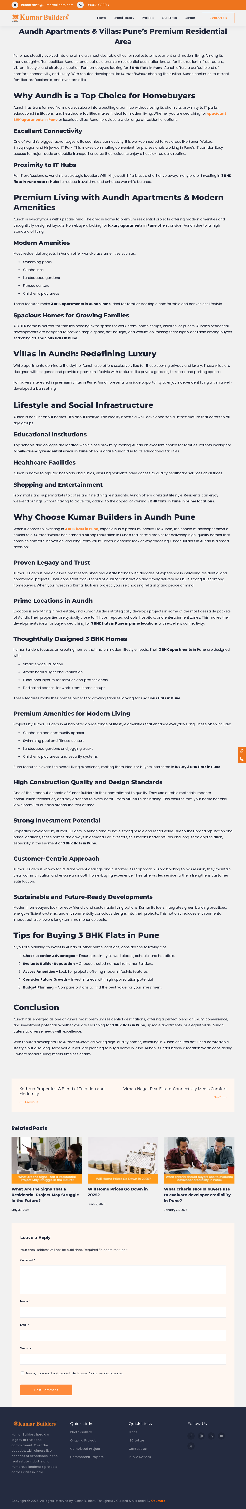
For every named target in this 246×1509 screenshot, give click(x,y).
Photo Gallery (81, 1432)
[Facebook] (191, 1436)
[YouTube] (221, 1436)
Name (25, 1301)
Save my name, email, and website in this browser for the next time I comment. (74, 1373)
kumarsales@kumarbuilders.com (47, 5)
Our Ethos (169, 18)
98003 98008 (98, 5)
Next (217, 1097)
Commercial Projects (87, 1457)
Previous (31, 1102)
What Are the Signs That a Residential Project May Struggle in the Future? (45, 1195)
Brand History (124, 18)
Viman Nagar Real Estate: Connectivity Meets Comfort (175, 1088)
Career (189, 18)
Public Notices (140, 1457)
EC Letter (136, 1440)
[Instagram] (201, 1436)
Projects (148, 18)
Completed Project (85, 1448)
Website (25, 1348)
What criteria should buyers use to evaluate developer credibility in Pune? (197, 1195)
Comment (27, 1260)
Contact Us (218, 18)
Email (24, 1324)
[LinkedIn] (211, 1436)
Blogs (133, 1432)
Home (101, 18)
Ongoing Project (83, 1440)
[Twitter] (191, 1446)
